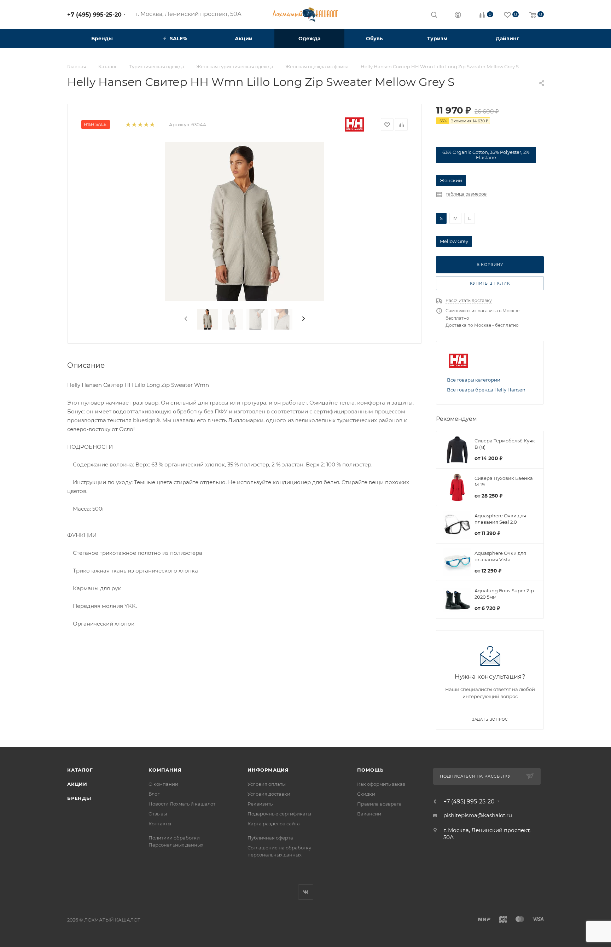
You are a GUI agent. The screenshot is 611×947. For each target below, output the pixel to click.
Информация (268, 770)
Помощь (370, 770)
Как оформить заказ (381, 784)
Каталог (80, 770)
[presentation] (185, 319)
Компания (165, 770)
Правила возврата (379, 804)
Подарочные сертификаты (279, 814)
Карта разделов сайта (274, 823)
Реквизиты (261, 804)
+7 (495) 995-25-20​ (94, 14)
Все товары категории (473, 380)
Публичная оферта (270, 838)
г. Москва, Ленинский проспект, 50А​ (188, 14)
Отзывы (158, 814)
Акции (77, 784)
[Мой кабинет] (458, 15)
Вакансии (369, 814)
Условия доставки (269, 794)
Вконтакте (305, 892)
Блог (154, 794)
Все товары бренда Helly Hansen (486, 390)
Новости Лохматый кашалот (182, 804)
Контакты (160, 823)
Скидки (366, 794)
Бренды (79, 798)
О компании (163, 784)
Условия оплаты (267, 784)
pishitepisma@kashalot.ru (477, 815)
